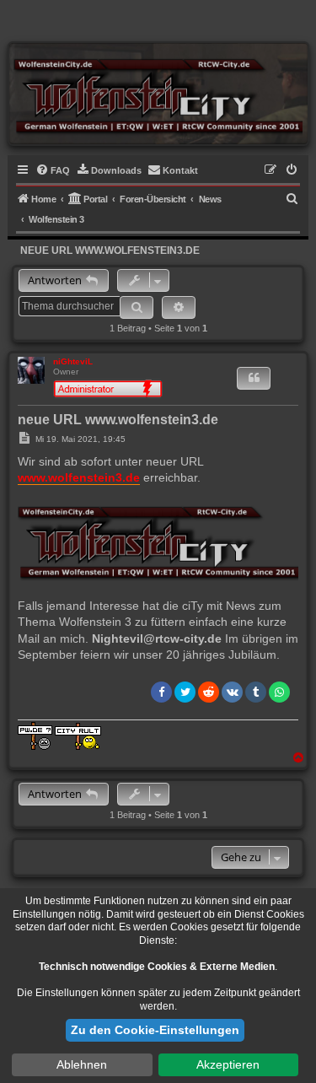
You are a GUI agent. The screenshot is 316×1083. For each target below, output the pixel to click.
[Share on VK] (232, 692)
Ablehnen (81, 1064)
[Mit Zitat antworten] (253, 378)
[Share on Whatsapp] (279, 692)
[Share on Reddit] (208, 692)
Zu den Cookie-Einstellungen (155, 1030)
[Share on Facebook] (161, 692)
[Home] (158, 93)
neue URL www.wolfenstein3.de (110, 250)
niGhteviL (73, 361)
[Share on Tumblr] (255, 692)
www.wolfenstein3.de (79, 477)
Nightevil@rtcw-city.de (157, 638)
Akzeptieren (228, 1064)
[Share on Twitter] (184, 692)
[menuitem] (52, 170)
